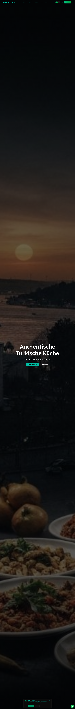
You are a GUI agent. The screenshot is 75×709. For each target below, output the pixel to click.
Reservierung (67, 2)
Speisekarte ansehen (32, 364)
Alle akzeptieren (31, 705)
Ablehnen (37, 705)
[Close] (49, 700)
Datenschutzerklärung (31, 703)
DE (56, 2)
